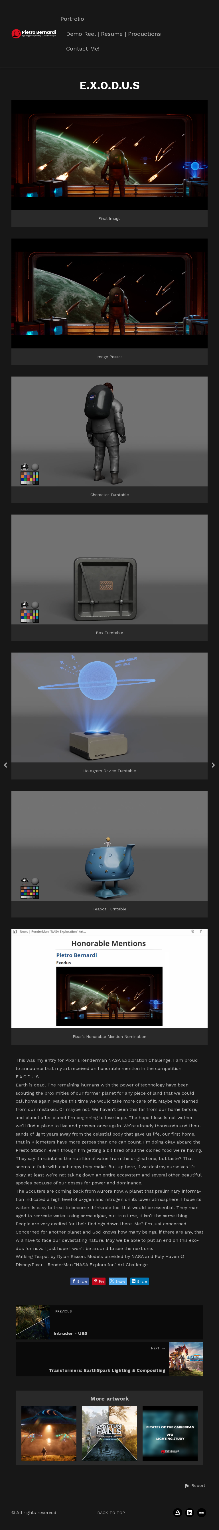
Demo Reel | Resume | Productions (113, 34)
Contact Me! (83, 48)
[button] (195, 1486)
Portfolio (72, 19)
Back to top (111, 1512)
